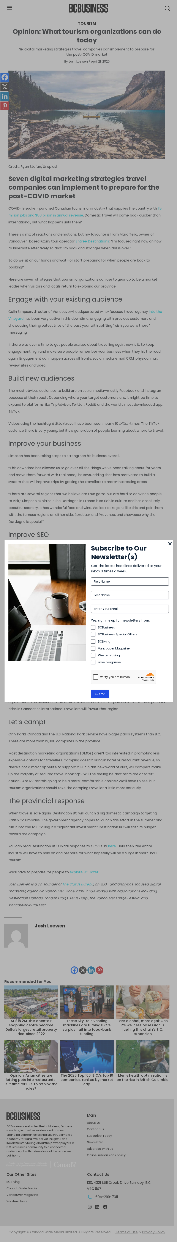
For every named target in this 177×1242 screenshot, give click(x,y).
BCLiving (104, 641)
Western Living (109, 655)
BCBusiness (106, 627)
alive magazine (109, 662)
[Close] (170, 544)
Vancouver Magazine (114, 648)
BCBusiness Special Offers (117, 634)
